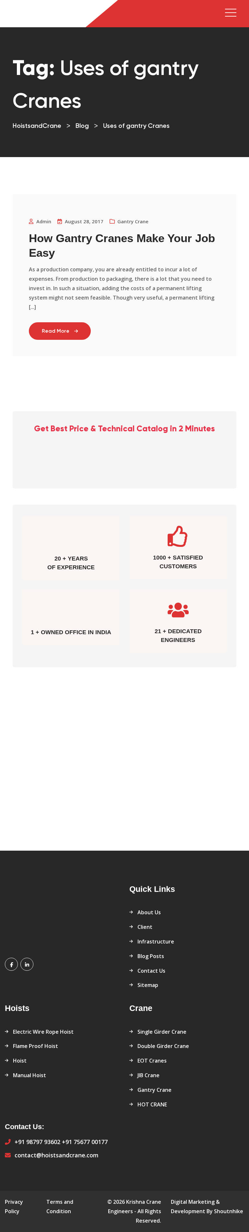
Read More (55, 331)
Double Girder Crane (163, 1046)
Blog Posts (150, 956)
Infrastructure (155, 941)
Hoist (20, 1060)
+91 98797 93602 (37, 1142)
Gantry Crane (132, 221)
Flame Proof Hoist (35, 1046)
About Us (149, 912)
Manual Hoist (29, 1075)
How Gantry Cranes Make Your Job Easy (122, 245)
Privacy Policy (14, 1206)
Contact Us (151, 970)
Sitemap (147, 985)
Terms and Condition (59, 1206)
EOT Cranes (152, 1060)
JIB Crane (148, 1075)
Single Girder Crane (161, 1031)
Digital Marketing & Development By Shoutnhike (207, 1206)
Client (144, 926)
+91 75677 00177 (85, 1142)
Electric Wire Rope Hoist (43, 1031)
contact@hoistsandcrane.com (57, 1155)
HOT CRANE (152, 1104)
